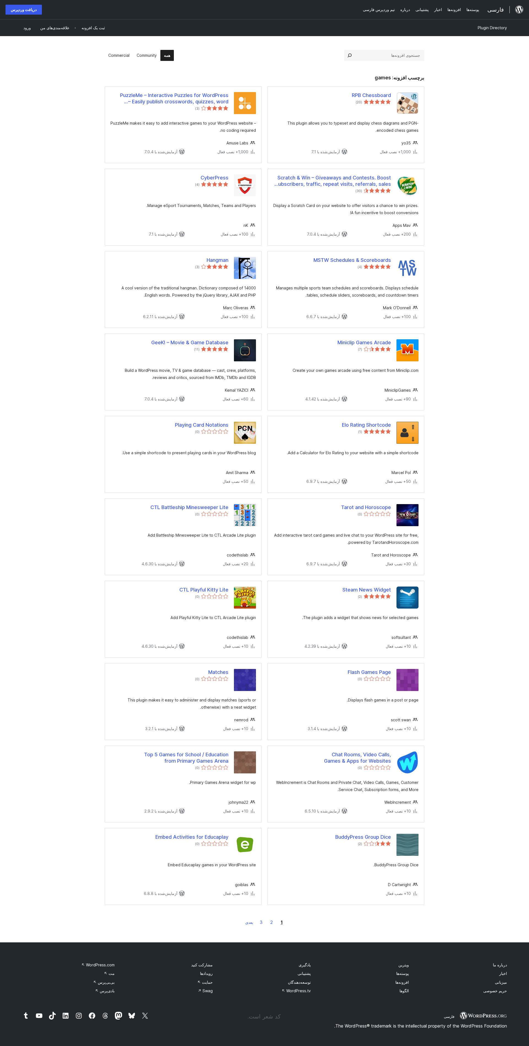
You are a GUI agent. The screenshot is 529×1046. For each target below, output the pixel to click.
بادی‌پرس (105, 990)
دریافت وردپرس (24, 9)
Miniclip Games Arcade (364, 342)
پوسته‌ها (402, 973)
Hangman (217, 260)
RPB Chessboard (371, 95)
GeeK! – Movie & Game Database (189, 342)
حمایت (205, 982)
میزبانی (501, 982)
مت (109, 973)
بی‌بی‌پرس (104, 982)
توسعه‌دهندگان (299, 982)
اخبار (503, 973)
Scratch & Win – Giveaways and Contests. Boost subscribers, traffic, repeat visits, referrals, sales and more (333, 181)
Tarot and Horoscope (366, 507)
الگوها (404, 990)
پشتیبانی (304, 973)
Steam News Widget (366, 590)
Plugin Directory (492, 27)
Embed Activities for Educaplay (191, 837)
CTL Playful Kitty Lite (203, 590)
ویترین (403, 964)
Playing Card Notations (201, 425)
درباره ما (500, 964)
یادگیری (305, 964)
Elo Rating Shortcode (366, 425)
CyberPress (214, 178)
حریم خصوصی (495, 990)
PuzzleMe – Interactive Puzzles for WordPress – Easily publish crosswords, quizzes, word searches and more (174, 98)
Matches (218, 672)
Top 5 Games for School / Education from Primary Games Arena (186, 758)
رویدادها (206, 973)
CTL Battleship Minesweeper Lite (189, 507)
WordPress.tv (296, 990)
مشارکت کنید (202, 964)
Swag (205, 990)
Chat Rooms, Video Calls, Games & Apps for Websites (357, 758)
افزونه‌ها (402, 982)
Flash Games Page (369, 672)
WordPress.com (98, 964)
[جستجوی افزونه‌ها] (349, 55)
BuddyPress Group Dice (363, 837)
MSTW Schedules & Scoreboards (352, 260)
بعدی (249, 922)
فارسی (449, 1016)
